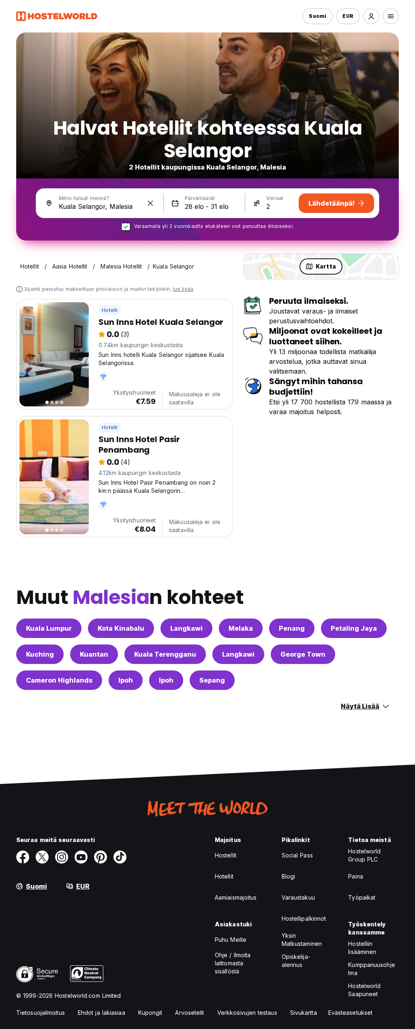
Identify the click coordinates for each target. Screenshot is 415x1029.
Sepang (212, 680)
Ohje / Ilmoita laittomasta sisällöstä (232, 963)
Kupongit (150, 1012)
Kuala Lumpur (49, 628)
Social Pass (297, 855)
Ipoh (125, 680)
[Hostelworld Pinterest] (100, 857)
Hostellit (225, 855)
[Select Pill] (371, 16)
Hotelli (110, 310)
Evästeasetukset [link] (350, 1012)
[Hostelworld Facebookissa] (22, 857)
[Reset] (150, 203)
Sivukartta (303, 1012)
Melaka (241, 628)
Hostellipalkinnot (304, 918)
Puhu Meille (230, 939)
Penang (292, 628)
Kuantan (94, 654)
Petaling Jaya (354, 628)
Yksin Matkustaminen (302, 939)
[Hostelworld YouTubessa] (81, 857)
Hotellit (224, 876)
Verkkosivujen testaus (247, 1012)
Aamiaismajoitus (236, 897)
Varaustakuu (298, 897)
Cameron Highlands (59, 680)
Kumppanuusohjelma (371, 968)
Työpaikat (361, 897)
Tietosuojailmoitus (40, 1012)
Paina (355, 876)
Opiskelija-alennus (296, 960)
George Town (302, 654)
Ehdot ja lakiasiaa (101, 1012)
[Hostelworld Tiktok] (119, 857)
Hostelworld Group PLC (364, 855)
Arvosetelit (189, 1012)
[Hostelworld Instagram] (61, 857)
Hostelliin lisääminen (362, 947)
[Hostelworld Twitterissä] (42, 857)
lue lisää (183, 289)
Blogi (288, 876)
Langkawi (186, 628)
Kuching (40, 654)
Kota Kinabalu (121, 628)
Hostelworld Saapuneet (364, 989)
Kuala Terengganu (165, 654)
